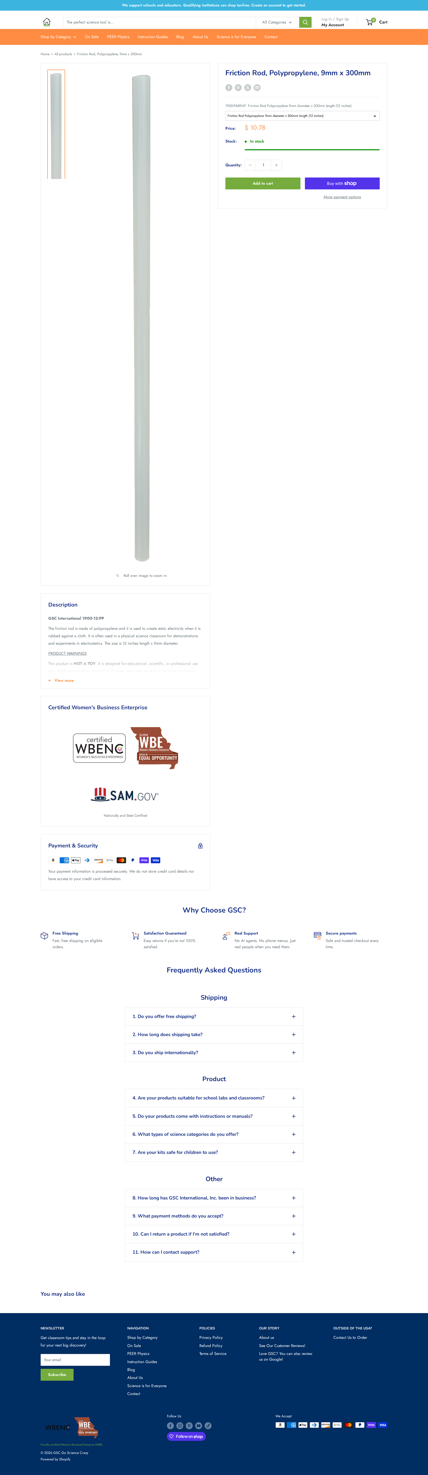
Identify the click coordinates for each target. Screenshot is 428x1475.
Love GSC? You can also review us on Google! (285, 1356)
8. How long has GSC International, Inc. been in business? (194, 1198)
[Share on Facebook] (228, 87)
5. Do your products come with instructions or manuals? (193, 1116)
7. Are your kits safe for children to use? (175, 1152)
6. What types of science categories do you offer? (186, 1134)
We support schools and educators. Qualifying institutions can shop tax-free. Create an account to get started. (214, 5)
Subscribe (57, 1374)
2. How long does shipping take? (168, 1034)
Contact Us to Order (350, 1337)
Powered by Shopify (55, 1459)
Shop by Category (56, 37)
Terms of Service (212, 1353)
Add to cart (263, 183)
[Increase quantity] (276, 165)
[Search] (305, 22)
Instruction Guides (153, 37)
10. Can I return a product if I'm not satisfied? (181, 1234)
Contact (271, 37)
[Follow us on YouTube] (198, 1425)
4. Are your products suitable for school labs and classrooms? (199, 1098)
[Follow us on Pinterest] (189, 1425)
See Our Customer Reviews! (282, 1345)
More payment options (342, 197)
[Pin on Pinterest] (238, 87)
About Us (200, 37)
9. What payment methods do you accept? (178, 1216)
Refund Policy (210, 1345)
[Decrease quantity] (250, 165)
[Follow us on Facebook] (170, 1425)
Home (45, 53)
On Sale (92, 37)
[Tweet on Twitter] (247, 87)
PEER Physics (118, 37)
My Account (332, 25)
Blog (180, 37)
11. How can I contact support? (166, 1252)
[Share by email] (257, 87)
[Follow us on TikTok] (208, 1425)
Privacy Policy (211, 1337)
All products (63, 53)
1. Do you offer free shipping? (164, 1016)
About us (266, 1337)
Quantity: (233, 165)
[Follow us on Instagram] (179, 1425)
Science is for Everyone (236, 37)
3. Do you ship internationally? (165, 1052)
